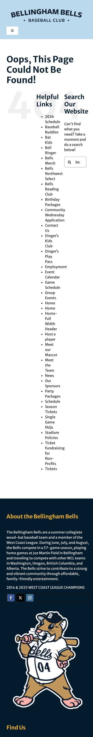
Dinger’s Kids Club (52, 241)
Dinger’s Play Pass (52, 256)
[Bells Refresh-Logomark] (46, 6)
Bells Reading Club (52, 189)
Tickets (51, 469)
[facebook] (10, 597)
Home (50, 303)
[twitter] (20, 597)
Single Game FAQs (50, 422)
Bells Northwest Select (54, 173)
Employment (56, 267)
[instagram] (30, 597)
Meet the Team (49, 365)
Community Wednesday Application (55, 215)
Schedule (52, 401)
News (49, 375)
